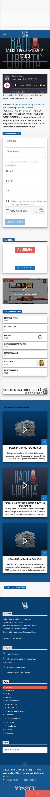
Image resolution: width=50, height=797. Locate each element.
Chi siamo (9, 722)
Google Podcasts (36, 104)
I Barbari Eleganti (11, 353)
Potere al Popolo (11, 318)
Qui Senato (12, 704)
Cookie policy (30, 780)
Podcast (8, 694)
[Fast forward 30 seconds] (23, 92)
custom (29, 107)
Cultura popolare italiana (15, 344)
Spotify (11, 107)
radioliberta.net (13, 654)
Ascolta (8, 687)
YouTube (20, 107)
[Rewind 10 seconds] (14, 92)
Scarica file (8, 95)
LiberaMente (9, 361)
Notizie (8, 697)
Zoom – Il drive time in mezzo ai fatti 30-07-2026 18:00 (25, 505)
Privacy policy (12, 780)
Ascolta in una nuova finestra (28, 95)
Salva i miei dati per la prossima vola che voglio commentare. (28, 201)
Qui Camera (12, 707)
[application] (29, 85)
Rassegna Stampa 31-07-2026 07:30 (25, 448)
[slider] (44, 84)
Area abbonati (13, 718)
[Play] (16, 85)
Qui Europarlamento (16, 711)
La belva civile (10, 326)
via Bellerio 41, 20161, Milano (18, 672)
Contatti (8, 729)
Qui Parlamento (12, 700)
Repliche (7, 335)
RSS (4, 107)
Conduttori (11, 726)
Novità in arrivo (11, 370)
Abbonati (9, 714)
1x (19, 92)
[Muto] (40, 85)
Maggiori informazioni (25, 268)
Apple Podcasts (19, 104)
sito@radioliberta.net (16, 667)
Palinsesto (9, 690)
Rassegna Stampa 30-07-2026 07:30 (24, 559)
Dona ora (9, 733)
